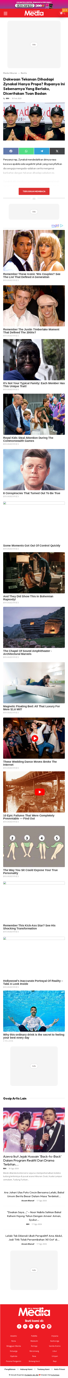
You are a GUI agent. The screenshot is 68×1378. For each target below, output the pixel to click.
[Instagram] (25, 1326)
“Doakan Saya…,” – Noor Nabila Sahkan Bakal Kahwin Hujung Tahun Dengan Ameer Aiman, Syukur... (34, 1215)
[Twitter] (31, 1326)
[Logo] (34, 13)
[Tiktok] (37, 1326)
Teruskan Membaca (34, 191)
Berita (24, 73)
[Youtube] (43, 1326)
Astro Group (55, 1375)
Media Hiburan (10, 73)
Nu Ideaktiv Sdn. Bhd (31, 1375)
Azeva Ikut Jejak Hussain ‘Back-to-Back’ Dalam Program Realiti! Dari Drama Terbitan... (32, 1160)
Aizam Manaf (28, 1200)
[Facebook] (19, 1326)
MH (7, 98)
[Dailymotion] (49, 1326)
